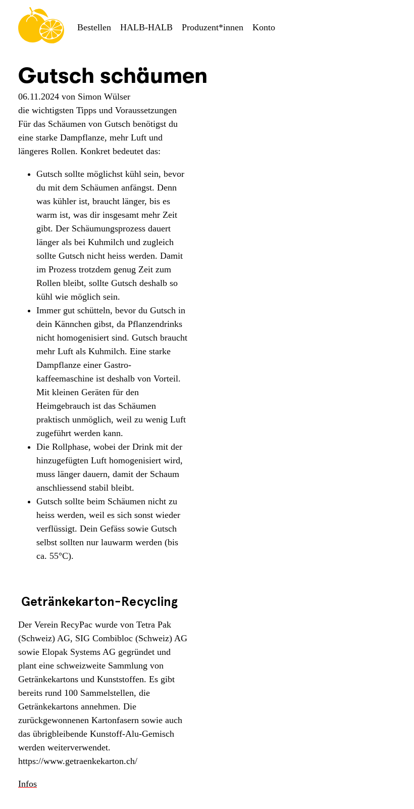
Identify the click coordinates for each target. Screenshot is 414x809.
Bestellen (94, 27)
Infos (27, 784)
